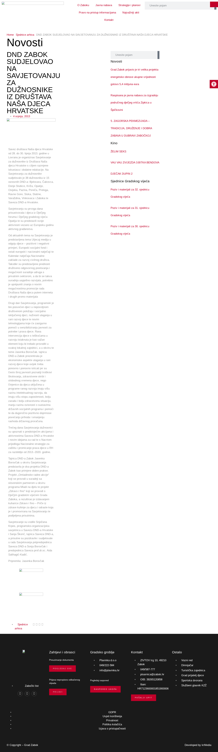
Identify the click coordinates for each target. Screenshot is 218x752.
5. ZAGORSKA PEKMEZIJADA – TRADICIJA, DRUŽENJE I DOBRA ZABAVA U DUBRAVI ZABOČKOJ (131, 128)
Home (10, 34)
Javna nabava (103, 5)
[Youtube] (34, 693)
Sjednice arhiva (25, 34)
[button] (34, 624)
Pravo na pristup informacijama (97, 12)
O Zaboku (83, 5)
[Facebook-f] (20, 693)
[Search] (158, 55)
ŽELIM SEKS (118, 151)
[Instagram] (27, 693)
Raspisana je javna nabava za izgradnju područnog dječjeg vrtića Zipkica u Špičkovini (134, 102)
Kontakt (108, 19)
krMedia (206, 745)
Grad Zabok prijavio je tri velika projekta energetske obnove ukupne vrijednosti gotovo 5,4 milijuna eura (134, 77)
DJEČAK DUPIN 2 (121, 173)
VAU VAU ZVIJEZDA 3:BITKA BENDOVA (135, 162)
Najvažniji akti (130, 12)
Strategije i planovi (129, 5)
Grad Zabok (31, 745)
